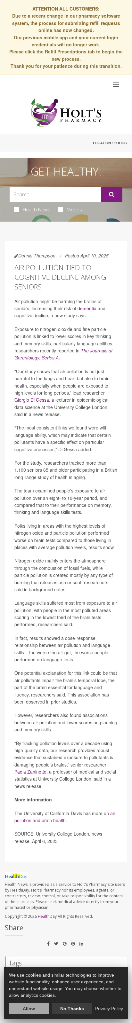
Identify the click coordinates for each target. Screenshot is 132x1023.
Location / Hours (110, 142)
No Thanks (72, 1008)
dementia (87, 308)
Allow (29, 1008)
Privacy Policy (109, 1008)
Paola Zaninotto (30, 771)
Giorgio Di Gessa (31, 400)
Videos (74, 209)
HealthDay (47, 916)
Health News (36, 209)
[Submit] (111, 194)
